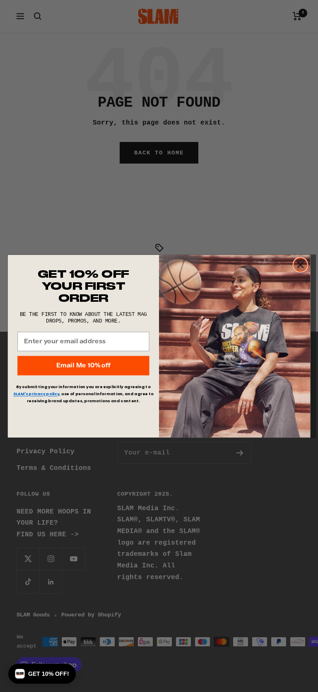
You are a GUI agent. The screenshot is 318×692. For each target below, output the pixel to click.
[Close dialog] (300, 264)
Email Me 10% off (83, 365)
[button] (42, 674)
